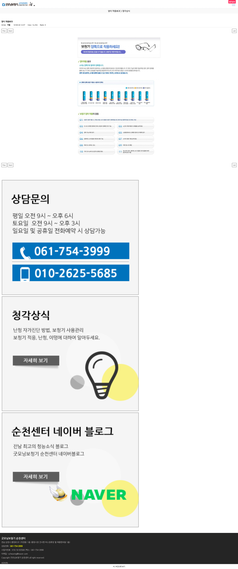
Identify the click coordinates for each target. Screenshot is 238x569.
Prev (4, 31)
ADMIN (4, 563)
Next (10, 31)
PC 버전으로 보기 (119, 566)
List (234, 31)
